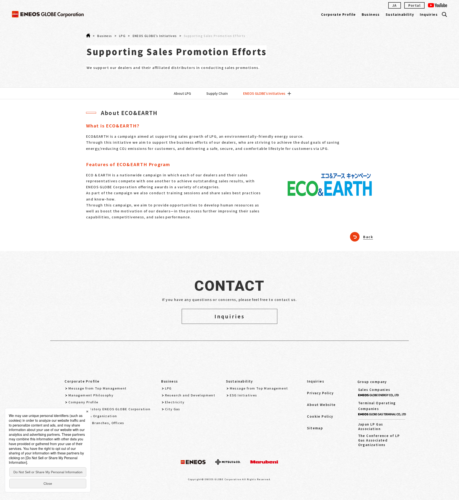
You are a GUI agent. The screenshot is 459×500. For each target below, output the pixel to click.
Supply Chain (217, 93)
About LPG (182, 93)
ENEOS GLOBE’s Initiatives (264, 93)
